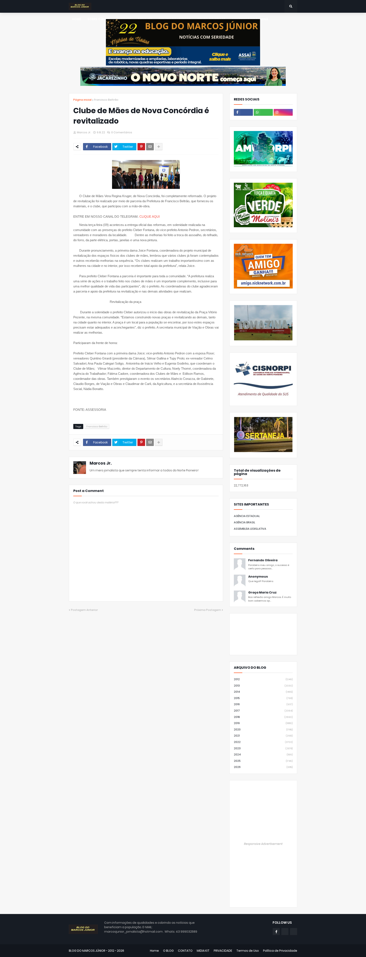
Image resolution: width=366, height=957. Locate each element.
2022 (263, 742)
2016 (263, 704)
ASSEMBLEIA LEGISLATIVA (250, 529)
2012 (263, 679)
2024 (263, 754)
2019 (263, 723)
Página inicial (82, 100)
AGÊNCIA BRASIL (244, 522)
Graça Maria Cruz (262, 593)
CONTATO (185, 951)
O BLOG (168, 951)
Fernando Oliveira (262, 560)
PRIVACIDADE (223, 951)
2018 (263, 717)
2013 (263, 686)
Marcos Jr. (101, 463)
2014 (263, 692)
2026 (263, 767)
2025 (263, 761)
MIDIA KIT (203, 951)
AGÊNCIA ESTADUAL (247, 516)
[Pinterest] (141, 146)
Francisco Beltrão (106, 100)
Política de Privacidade (280, 951)
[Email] (150, 146)
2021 (263, 736)
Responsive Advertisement (263, 844)
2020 (263, 729)
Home (154, 951)
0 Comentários (121, 132)
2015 (263, 698)
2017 (263, 711)
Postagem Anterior (84, 610)
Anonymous (258, 577)
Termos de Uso (247, 951)
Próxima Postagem (207, 610)
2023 (263, 748)
